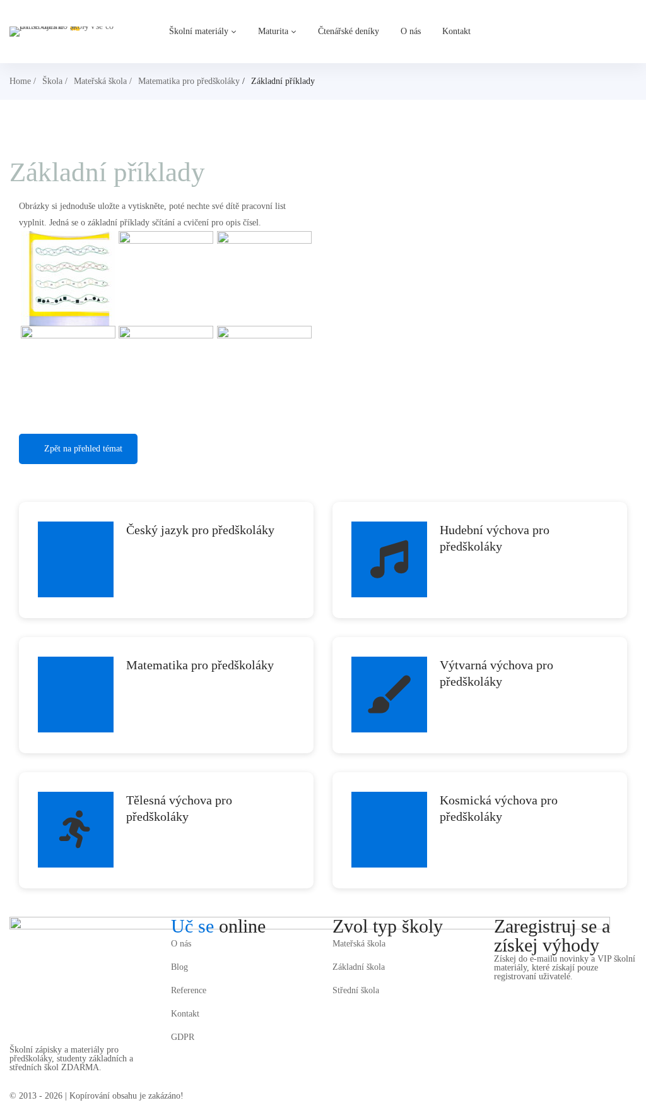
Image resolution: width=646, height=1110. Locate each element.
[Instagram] (515, 989)
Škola (52, 81)
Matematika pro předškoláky (189, 81)
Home (20, 81)
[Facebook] (498, 989)
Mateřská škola (100, 81)
